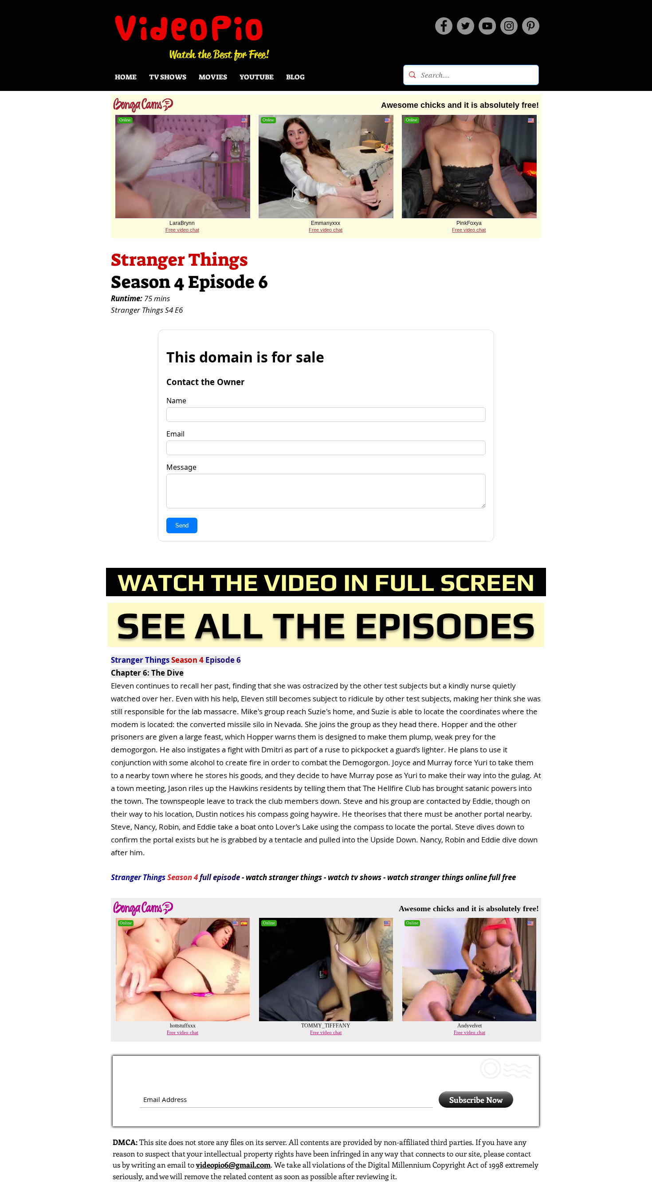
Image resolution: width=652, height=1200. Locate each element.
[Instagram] (509, 26)
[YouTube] (487, 26)
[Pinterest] (530, 26)
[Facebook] (443, 26)
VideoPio (189, 28)
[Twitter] (465, 26)
